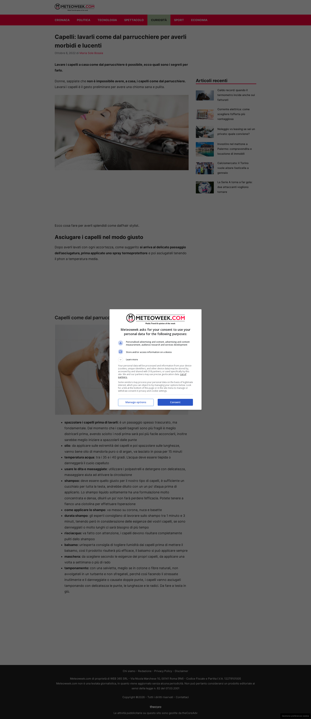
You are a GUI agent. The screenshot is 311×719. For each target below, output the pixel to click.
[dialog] (155, 359)
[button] (155, 359)
